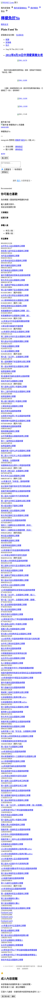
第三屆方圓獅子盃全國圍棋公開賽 (15, 290)
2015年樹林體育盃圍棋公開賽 (13, 761)
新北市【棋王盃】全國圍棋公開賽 (15, 471)
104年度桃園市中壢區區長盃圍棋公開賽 (17, 678)
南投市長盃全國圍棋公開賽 (12, 815)
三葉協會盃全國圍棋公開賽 (12, 406)
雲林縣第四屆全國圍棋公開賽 (13, 726)
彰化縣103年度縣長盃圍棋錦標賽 (14, 561)
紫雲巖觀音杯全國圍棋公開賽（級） (15, 316)
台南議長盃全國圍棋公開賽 (12, 844)
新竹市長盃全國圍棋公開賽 (12, 570)
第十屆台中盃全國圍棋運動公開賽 (15, 580)
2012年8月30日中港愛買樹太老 (24, 55)
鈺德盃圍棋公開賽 (8, 371)
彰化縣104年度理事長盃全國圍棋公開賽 (17, 736)
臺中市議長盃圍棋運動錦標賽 (13, 683)
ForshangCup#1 (7, 912)
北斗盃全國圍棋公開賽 (10, 351)
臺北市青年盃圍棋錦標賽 (11, 411)
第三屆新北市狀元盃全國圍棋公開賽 (15, 566)
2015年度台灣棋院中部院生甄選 (14, 555)
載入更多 (5, 158)
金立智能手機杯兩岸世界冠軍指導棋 (15, 486)
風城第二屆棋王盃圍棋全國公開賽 (15, 692)
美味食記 (19, 147)
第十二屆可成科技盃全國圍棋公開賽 (15, 392)
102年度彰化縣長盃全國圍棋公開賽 (15, 332)
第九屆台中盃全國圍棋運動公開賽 (15, 341)
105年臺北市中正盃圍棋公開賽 (13, 926)
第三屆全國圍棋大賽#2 (10, 903)
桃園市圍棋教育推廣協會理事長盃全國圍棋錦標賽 (21, 673)
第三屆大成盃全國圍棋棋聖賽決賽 (15, 935)
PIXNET (11, 966)
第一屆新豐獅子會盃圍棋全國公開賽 (15, 362)
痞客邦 (18, 140)
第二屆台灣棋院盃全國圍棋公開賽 (15, 800)
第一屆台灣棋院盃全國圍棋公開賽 (15, 366)
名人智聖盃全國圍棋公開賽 (12, 663)
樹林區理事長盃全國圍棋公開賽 (14, 306)
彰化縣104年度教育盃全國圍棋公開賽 (16, 634)
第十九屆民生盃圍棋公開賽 (12, 883)
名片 (7, 45)
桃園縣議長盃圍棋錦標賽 (11, 426)
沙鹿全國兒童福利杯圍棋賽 (12, 326)
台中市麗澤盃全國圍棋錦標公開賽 (15, 436)
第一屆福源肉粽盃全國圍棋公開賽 (15, 894)
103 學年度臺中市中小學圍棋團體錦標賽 (17, 668)
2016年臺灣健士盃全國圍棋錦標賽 (15, 859)
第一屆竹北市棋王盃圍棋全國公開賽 (15, 501)
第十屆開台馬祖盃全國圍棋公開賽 (15, 707)
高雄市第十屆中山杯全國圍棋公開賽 (15, 451)
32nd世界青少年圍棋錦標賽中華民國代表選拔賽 (20, 639)
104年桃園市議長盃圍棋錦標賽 (13, 766)
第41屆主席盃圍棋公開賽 (11, 609)
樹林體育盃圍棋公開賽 (10, 541)
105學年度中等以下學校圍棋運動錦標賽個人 (19, 955)
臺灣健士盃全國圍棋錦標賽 (12, 712)
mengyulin (5, 127)
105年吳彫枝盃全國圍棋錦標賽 (13, 889)
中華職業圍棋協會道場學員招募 (14, 653)
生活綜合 (20, 35)
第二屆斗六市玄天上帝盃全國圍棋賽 (15, 456)
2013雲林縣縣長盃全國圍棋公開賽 (15, 300)
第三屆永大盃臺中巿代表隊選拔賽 (15, 864)
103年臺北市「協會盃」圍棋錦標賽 (15, 481)
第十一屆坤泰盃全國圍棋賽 (12, 441)
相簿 (7, 40)
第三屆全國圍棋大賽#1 (10, 898)
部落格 (8, 42)
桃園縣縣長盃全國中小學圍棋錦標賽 (15, 465)
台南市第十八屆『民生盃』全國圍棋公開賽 (18, 731)
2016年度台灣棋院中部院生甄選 (14, 776)
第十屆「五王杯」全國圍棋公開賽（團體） (18, 600)
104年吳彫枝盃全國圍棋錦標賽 (13, 752)
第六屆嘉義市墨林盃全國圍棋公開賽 (15, 795)
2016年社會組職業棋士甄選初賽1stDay (16, 849)
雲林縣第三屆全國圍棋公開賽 (13, 511)
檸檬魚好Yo (10, 18)
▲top (3, 153)
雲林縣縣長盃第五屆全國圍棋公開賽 (15, 908)
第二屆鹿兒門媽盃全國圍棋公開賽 (15, 575)
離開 (13, 996)
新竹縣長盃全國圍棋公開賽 (12, 270)
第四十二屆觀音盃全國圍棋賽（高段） (16, 525)
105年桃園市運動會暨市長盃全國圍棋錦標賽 (19, 869)
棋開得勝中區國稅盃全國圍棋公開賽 (15, 421)
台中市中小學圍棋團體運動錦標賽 (15, 834)
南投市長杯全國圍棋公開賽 (12, 381)
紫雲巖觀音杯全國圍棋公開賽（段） (15, 311)
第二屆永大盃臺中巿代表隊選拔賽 (15, 496)
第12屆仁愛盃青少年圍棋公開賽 (14, 401)
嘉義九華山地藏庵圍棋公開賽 (13, 629)
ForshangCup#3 (7, 921)
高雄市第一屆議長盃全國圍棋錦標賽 (15, 830)
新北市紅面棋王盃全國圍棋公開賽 (15, 515)
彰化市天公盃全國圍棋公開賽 (13, 280)
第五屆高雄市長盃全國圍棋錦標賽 (15, 771)
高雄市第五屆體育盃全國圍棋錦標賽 (15, 722)
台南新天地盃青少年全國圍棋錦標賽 (15, 416)
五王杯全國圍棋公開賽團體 (12, 945)
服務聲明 (25, 969)
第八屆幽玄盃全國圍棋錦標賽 (13, 687)
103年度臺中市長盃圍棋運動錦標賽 (15, 550)
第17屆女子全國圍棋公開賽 (12, 747)
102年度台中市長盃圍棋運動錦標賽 (15, 321)
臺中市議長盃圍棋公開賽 (11, 265)
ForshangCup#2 (7, 917)
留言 (23, 140)
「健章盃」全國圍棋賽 (10, 460)
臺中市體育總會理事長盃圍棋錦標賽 (15, 275)
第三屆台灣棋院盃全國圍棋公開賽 (15, 873)
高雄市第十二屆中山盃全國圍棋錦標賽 (16, 839)
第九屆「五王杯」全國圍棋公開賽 (15, 357)
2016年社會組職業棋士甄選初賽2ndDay (17, 854)
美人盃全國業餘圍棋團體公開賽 (14, 605)
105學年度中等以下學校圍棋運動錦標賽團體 (19, 950)
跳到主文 (4, 24)
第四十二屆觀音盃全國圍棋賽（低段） (16, 530)
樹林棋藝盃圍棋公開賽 (10, 431)
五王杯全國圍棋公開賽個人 (12, 940)
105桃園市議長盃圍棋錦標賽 (12, 878)
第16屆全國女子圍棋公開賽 (12, 506)
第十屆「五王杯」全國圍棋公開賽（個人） (18, 595)
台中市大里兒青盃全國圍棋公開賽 (15, 295)
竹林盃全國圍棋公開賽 (10, 346)
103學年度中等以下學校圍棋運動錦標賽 (17, 619)
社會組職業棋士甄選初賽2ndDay (14, 702)
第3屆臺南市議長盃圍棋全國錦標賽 (15, 376)
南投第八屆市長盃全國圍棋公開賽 (15, 251)
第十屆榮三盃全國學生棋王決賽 (14, 786)
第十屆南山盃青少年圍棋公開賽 (14, 820)
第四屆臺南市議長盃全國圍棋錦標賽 (15, 791)
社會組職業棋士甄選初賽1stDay (13, 697)
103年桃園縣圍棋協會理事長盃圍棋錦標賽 (18, 590)
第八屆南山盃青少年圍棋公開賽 (14, 387)
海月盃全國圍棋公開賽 (10, 256)
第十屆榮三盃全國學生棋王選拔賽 (15, 781)
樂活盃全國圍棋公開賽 (10, 536)
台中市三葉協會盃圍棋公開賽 (13, 644)
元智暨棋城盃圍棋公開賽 (11, 545)
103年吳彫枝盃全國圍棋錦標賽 (13, 520)
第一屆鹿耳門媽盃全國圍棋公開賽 (15, 285)
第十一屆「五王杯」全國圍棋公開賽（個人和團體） (22, 805)
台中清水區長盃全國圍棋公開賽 (14, 261)
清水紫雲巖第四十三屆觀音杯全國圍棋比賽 (18, 756)
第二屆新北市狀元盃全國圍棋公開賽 (15, 336)
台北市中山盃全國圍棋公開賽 (13, 658)
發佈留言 (5, 172)
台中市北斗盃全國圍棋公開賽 (13, 246)
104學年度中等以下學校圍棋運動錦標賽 (17, 810)
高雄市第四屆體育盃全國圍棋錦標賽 (15, 491)
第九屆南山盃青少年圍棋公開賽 (14, 624)
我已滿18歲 (5, 996)
